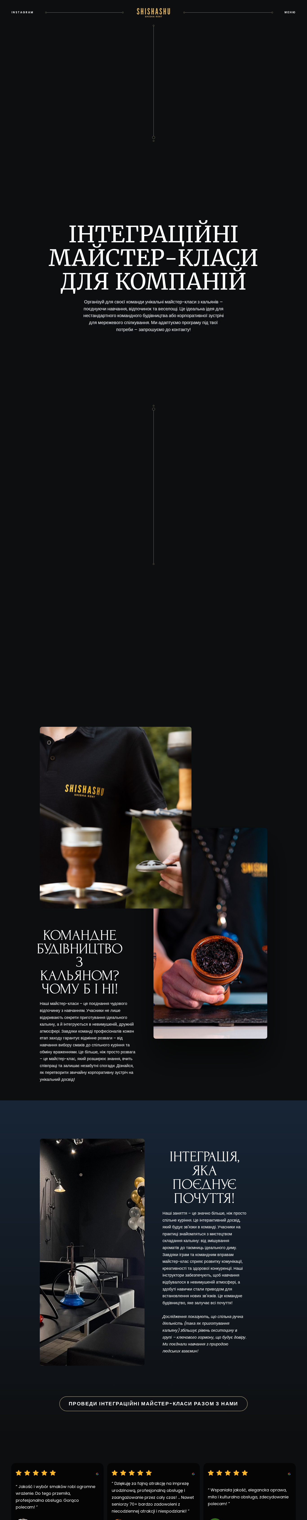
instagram (22, 12)
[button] (290, 12)
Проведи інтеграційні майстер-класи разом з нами (153, 1403)
